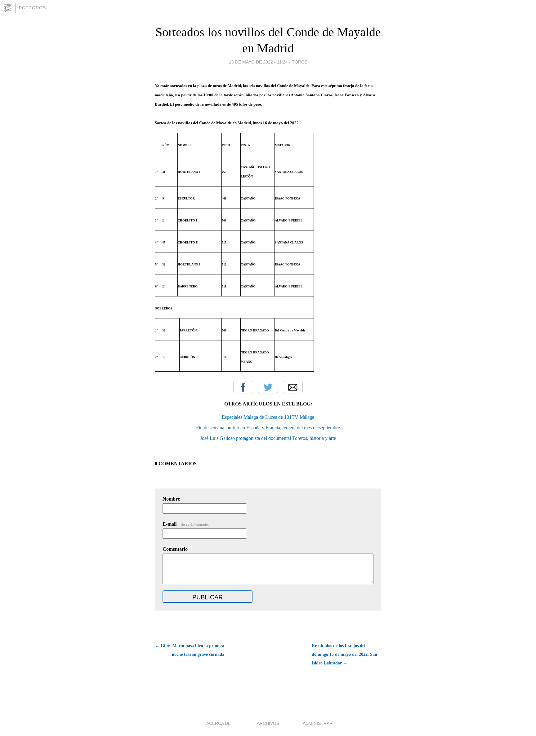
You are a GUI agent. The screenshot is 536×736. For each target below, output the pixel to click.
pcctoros (32, 7)
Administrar (318, 723)
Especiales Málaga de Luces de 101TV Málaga (268, 417)
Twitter (268, 387)
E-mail (186, 524)
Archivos (268, 723)
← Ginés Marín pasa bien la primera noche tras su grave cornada (189, 650)
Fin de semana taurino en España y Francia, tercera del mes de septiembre (268, 427)
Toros (299, 61)
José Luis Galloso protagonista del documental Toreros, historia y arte (268, 438)
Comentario (175, 549)
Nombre (171, 499)
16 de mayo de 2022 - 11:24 (258, 61)
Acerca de (218, 723)
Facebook (243, 387)
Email (293, 387)
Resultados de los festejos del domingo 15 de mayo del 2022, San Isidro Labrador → (344, 654)
